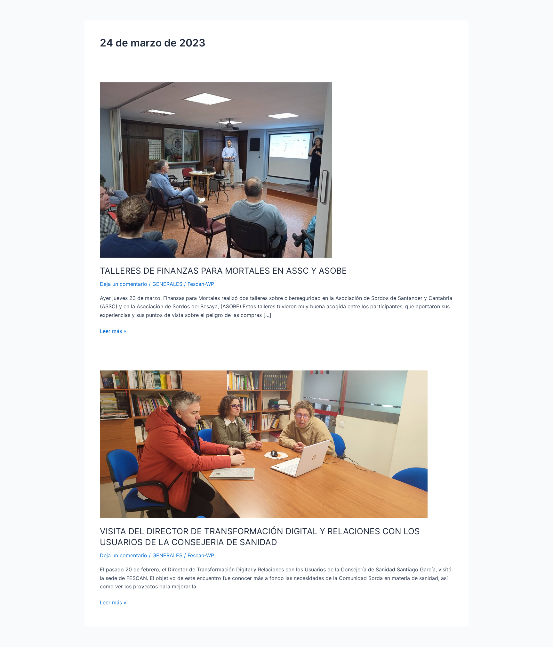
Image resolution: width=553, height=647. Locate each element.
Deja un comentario (123, 284)
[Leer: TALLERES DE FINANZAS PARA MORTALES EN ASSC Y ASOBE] (216, 169)
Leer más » (113, 330)
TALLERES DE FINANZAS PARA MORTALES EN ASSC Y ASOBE (223, 271)
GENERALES (167, 284)
